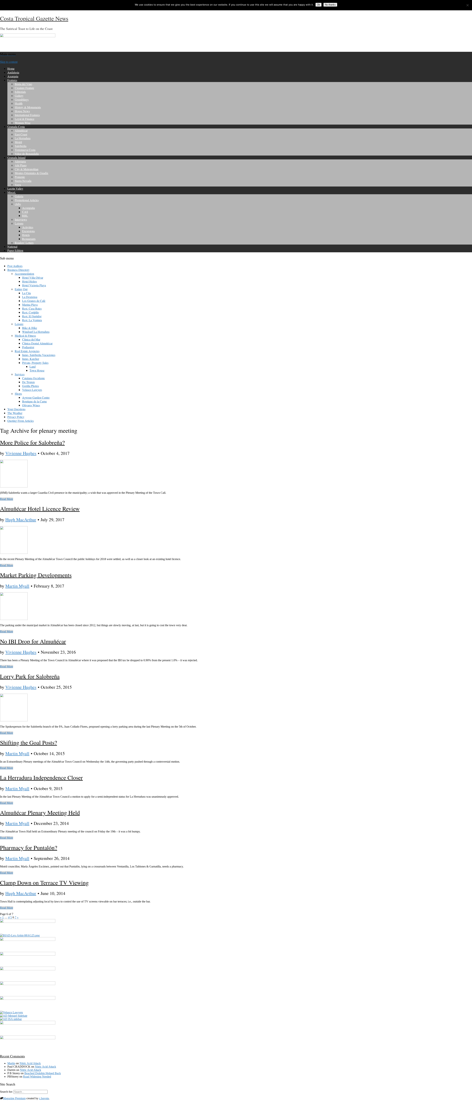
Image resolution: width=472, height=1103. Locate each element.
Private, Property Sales (35, 363)
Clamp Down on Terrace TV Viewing (44, 882)
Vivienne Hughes (20, 453)
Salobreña (20, 146)
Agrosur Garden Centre (36, 397)
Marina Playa (30, 304)
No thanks (330, 4)
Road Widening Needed (37, 1076)
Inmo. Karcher (30, 359)
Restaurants (29, 239)
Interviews (21, 219)
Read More (6, 499)
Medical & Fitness (25, 335)
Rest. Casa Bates (32, 308)
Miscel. (11, 192)
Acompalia (28, 208)
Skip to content (9, 62)
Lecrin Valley (15, 188)
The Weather (14, 413)
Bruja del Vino (23, 84)
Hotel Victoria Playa (34, 285)
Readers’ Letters (24, 243)
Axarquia (12, 76)
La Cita (26, 293)
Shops (18, 393)
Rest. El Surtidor (31, 316)
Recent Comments (12, 1056)
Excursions (28, 231)
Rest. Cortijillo (30, 312)
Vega (18, 185)
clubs (18, 204)
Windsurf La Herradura (35, 332)
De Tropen (28, 382)
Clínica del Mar (31, 339)
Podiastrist (28, 347)
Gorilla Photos (30, 386)
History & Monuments (28, 107)
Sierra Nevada (23, 181)
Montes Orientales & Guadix (31, 173)
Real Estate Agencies (27, 351)
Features (12, 80)
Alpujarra (20, 161)
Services (20, 374)
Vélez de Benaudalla (27, 154)
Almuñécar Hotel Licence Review (40, 509)
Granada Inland (16, 157)
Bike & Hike (29, 328)
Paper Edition (15, 250)
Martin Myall (17, 586)
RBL (25, 215)
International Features (27, 115)
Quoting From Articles (20, 421)
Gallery (19, 95)
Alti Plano (21, 165)
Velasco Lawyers (32, 390)
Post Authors (14, 266)
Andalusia (13, 72)
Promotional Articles (27, 200)
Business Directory (18, 270)
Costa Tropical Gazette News (34, 18)
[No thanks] (467, 5)
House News (22, 111)
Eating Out (21, 289)
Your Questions (16, 409)
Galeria (19, 196)
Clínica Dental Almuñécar (37, 343)
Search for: (6, 1091)
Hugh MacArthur (20, 519)
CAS (25, 212)
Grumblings (22, 99)
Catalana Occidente (33, 378)
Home (11, 68)
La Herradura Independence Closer (41, 777)
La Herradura (22, 138)
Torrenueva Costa (25, 150)
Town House (37, 370)
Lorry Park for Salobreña (30, 676)
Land (33, 366)
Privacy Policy (15, 417)
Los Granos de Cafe (33, 301)
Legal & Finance (24, 119)
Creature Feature (24, 88)
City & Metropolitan (26, 169)
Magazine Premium (14, 1098)
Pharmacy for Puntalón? (28, 847)
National (12, 246)
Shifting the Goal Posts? (28, 742)
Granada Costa (16, 126)
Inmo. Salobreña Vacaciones (38, 355)
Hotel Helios (29, 281)
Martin (11, 1063)
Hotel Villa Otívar (32, 277)
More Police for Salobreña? (32, 442)
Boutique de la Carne (34, 401)
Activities (27, 227)
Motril (18, 142)
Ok (318, 4)
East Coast (21, 134)
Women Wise (22, 123)
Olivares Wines (31, 405)
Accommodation (24, 274)
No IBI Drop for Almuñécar (33, 641)
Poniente (20, 177)
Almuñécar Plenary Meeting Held (40, 812)
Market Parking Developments (36, 575)
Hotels (26, 235)
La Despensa (29, 297)
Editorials (20, 92)
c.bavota (44, 1098)
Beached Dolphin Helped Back (42, 1073)
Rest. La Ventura (32, 320)
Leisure (19, 223)
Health (18, 103)
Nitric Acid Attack (30, 1063)
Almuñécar (21, 130)
